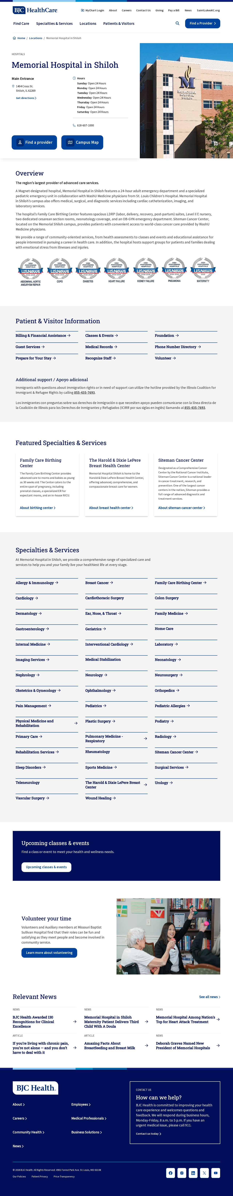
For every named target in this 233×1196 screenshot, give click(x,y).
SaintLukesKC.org (208, 10)
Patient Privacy (40, 1176)
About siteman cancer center (180, 508)
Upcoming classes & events (46, 867)
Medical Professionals (87, 1118)
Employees (79, 1104)
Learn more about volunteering (49, 953)
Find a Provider (201, 23)
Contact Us (143, 10)
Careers (126, 10)
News (188, 10)
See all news (208, 997)
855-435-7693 (84, 392)
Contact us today (147, 1133)
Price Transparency (64, 1176)
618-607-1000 (85, 125)
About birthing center (36, 508)
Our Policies (19, 1176)
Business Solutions (85, 1132)
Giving (159, 10)
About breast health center (110, 508)
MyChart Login (95, 10)
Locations (35, 38)
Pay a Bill (173, 10)
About (113, 10)
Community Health (27, 1132)
